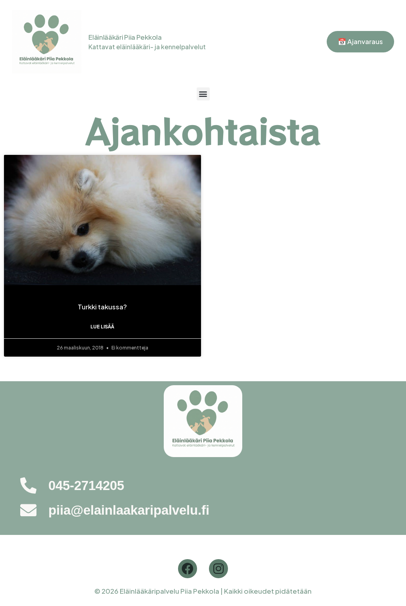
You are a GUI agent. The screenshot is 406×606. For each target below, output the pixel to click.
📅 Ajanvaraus (360, 41)
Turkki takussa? (102, 306)
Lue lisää (102, 327)
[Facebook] (187, 568)
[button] (203, 93)
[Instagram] (218, 568)
